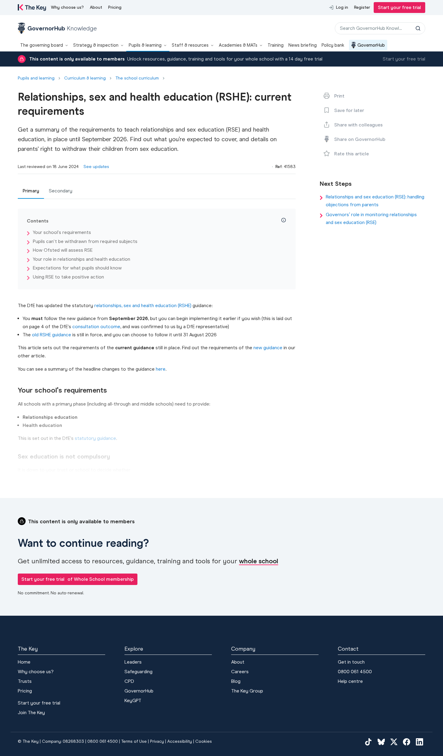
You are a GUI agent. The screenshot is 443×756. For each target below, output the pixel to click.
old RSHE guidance (51, 335)
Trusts (25, 681)
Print (339, 96)
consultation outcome (96, 326)
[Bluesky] (381, 742)
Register (362, 7)
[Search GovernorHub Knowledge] (418, 28)
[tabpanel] (157, 341)
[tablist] (157, 191)
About (96, 7)
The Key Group (247, 691)
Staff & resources (190, 45)
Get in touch (351, 662)
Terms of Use (134, 741)
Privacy (157, 741)
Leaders (133, 662)
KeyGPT (132, 700)
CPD (129, 681)
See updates (96, 166)
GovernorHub (371, 45)
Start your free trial (399, 7)
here (160, 369)
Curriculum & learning (85, 78)
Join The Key (31, 712)
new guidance (267, 347)
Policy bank (333, 45)
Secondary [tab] (60, 191)
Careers (240, 671)
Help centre (350, 681)
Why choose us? (67, 7)
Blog (235, 681)
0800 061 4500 (355, 671)
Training (276, 45)
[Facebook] (406, 742)
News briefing (302, 45)
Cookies (203, 741)
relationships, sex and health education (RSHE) (142, 305)
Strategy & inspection (95, 45)
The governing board (41, 45)
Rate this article (351, 154)
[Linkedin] (419, 742)
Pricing (114, 7)
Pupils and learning (36, 78)
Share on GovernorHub (359, 139)
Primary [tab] (31, 191)
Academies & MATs (238, 45)
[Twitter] (393, 742)
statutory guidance (95, 438)
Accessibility (179, 741)
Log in (342, 7)
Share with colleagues (358, 125)
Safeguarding (138, 671)
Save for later (349, 110)
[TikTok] (368, 742)
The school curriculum (137, 78)
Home (24, 662)
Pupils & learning (145, 45)
